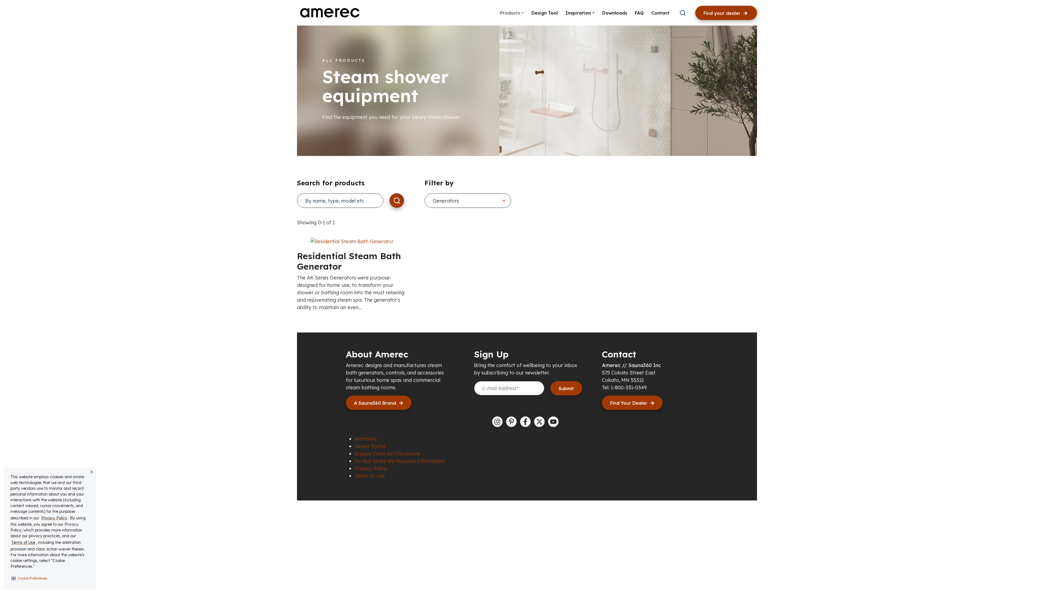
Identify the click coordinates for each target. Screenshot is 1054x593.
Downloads (614, 13)
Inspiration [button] (578, 13)
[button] (29, 578)
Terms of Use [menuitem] (370, 476)
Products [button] (511, 13)
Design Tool (544, 13)
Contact (660, 13)
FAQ (639, 13)
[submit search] (682, 12)
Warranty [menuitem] (366, 439)
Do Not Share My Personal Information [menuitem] (400, 461)
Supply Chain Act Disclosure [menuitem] (387, 454)
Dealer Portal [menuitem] (370, 446)
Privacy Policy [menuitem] (371, 468)
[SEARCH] (396, 200)
